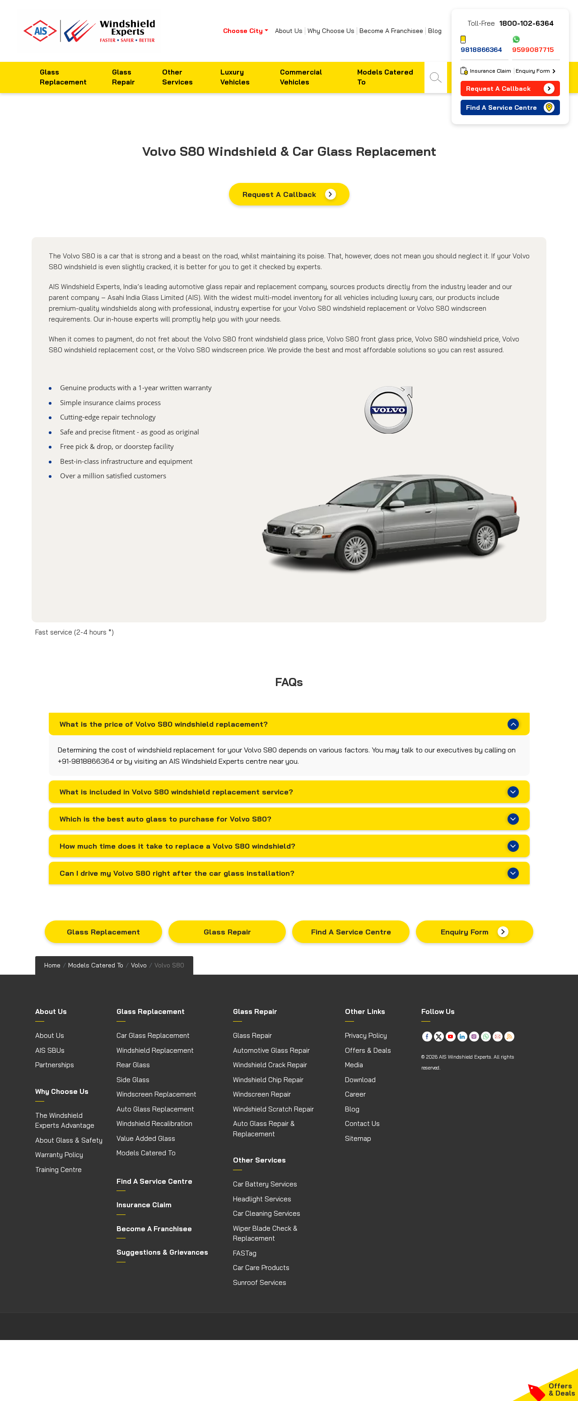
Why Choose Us (331, 31)
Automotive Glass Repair (271, 1050)
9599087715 (533, 50)
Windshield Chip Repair (268, 1079)
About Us (289, 31)
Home (52, 965)
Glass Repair (123, 77)
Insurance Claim (490, 70)
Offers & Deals (368, 1050)
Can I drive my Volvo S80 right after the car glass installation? (177, 873)
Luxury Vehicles (235, 77)
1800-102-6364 (526, 23)
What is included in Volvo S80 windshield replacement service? (176, 791)
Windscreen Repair (262, 1094)
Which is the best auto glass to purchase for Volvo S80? (165, 818)
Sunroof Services (259, 1282)
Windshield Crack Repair (270, 1064)
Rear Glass (133, 1064)
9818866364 (481, 50)
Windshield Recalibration (154, 1123)
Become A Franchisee (391, 31)
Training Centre (58, 1169)
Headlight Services (262, 1199)
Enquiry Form (465, 931)
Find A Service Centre (351, 931)
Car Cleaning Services (266, 1213)
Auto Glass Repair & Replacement (264, 1128)
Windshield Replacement (155, 1050)
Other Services (177, 77)
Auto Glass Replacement (155, 1109)
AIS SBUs (50, 1050)
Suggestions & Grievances (162, 1252)
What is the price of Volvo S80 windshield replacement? (164, 724)
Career (355, 1094)
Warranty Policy (59, 1154)
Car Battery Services (265, 1184)
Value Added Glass (146, 1138)
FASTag (244, 1253)
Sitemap (358, 1138)
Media (354, 1064)
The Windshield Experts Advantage (64, 1120)
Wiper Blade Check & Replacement (265, 1233)
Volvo (139, 965)
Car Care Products (261, 1267)
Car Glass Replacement (153, 1035)
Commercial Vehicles (301, 77)
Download (360, 1079)
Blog (435, 31)
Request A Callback (279, 194)
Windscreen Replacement (156, 1094)
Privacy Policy (366, 1035)
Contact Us (362, 1123)
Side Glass (133, 1079)
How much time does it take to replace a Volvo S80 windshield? (177, 845)
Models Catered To (385, 77)
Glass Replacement (63, 77)
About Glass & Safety (69, 1140)
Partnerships (54, 1064)
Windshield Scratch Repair (273, 1109)
